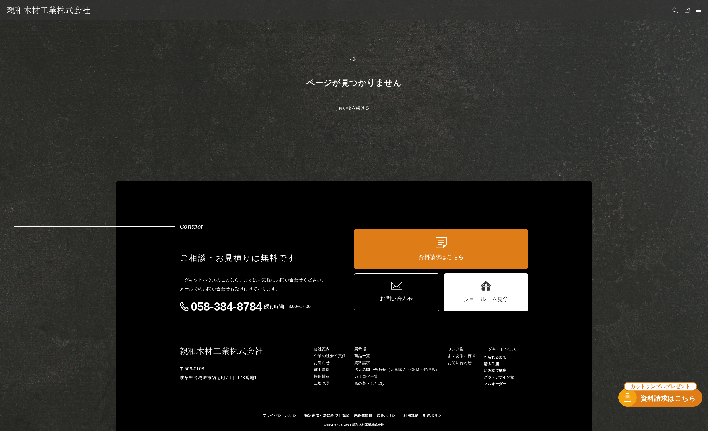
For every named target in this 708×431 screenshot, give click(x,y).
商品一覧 (362, 356)
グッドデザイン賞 (499, 377)
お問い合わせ (460, 363)
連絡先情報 (363, 415)
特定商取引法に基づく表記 (326, 415)
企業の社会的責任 (330, 356)
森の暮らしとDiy (369, 384)
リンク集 (456, 349)
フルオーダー (495, 384)
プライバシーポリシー (281, 415)
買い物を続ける (354, 108)
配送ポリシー (434, 415)
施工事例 (322, 370)
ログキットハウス (500, 349)
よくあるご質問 (462, 356)
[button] (675, 10)
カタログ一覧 (366, 377)
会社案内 (322, 349)
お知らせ (322, 363)
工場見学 (322, 384)
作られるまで (495, 357)
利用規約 (411, 415)
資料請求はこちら (668, 398)
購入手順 (491, 364)
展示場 (360, 349)
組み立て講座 (495, 370)
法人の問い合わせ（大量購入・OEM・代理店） (396, 370)
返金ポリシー (388, 415)
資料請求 (362, 363)
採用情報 (322, 377)
